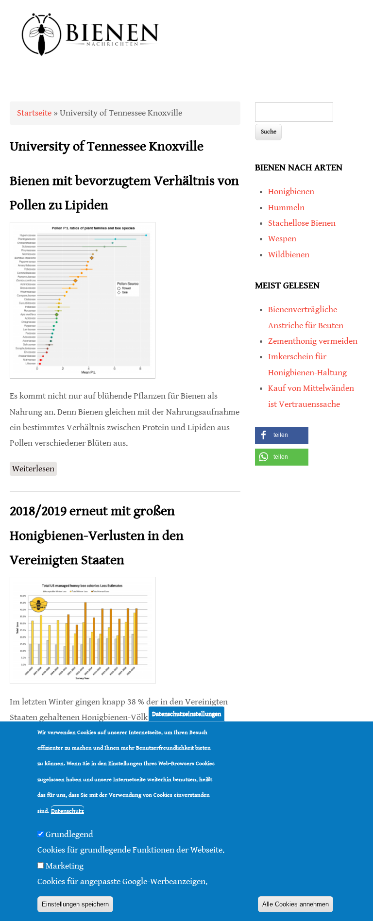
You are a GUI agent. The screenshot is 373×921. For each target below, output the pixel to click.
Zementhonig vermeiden (312, 341)
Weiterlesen (34, 470)
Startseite (34, 113)
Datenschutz (67, 811)
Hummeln (286, 207)
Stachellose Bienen (302, 223)
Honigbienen (291, 191)
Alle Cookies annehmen (295, 904)
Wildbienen (288, 255)
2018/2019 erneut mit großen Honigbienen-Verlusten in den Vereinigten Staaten (97, 535)
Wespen (282, 239)
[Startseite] (91, 66)
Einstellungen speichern (75, 904)
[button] (281, 435)
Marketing (65, 866)
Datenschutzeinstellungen (186, 713)
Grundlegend (69, 834)
